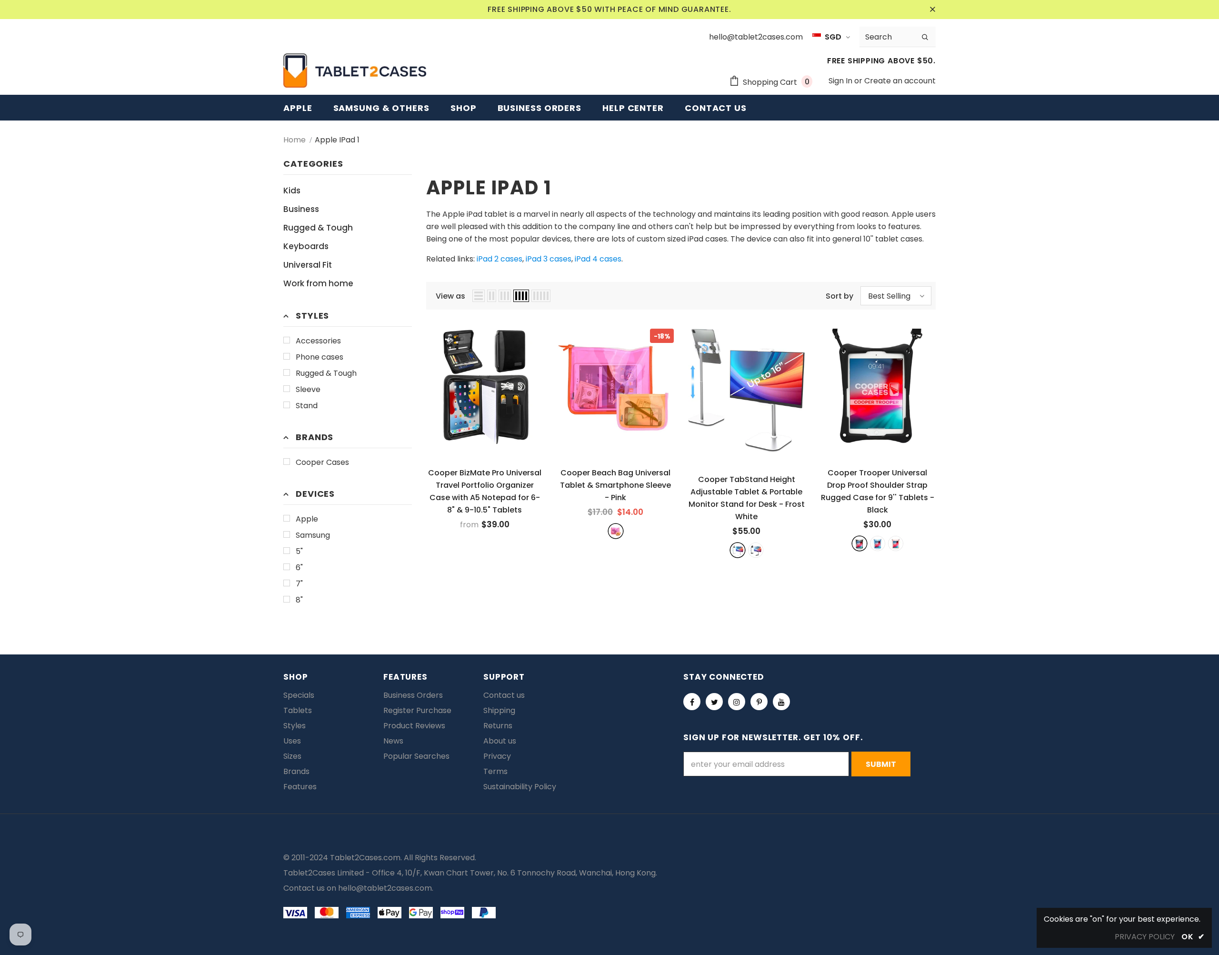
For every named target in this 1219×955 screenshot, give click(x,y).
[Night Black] (756, 550)
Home (294, 139)
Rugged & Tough (326, 373)
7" (299, 583)
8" (299, 599)
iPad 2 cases (499, 258)
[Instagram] (736, 701)
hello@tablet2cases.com (385, 888)
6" (299, 567)
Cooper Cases (322, 462)
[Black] (859, 543)
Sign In (841, 80)
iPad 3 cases (548, 258)
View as (450, 296)
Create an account (900, 80)
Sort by (839, 296)
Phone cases (319, 357)
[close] (932, 9)
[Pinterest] (759, 701)
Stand (307, 405)
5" (299, 551)
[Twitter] (714, 701)
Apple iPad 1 (337, 139)
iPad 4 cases (598, 258)
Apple (307, 518)
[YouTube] (781, 701)
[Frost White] (737, 550)
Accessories (318, 340)
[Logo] (354, 70)
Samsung (313, 535)
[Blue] (877, 543)
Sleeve (308, 389)
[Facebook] (691, 701)
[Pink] (616, 531)
